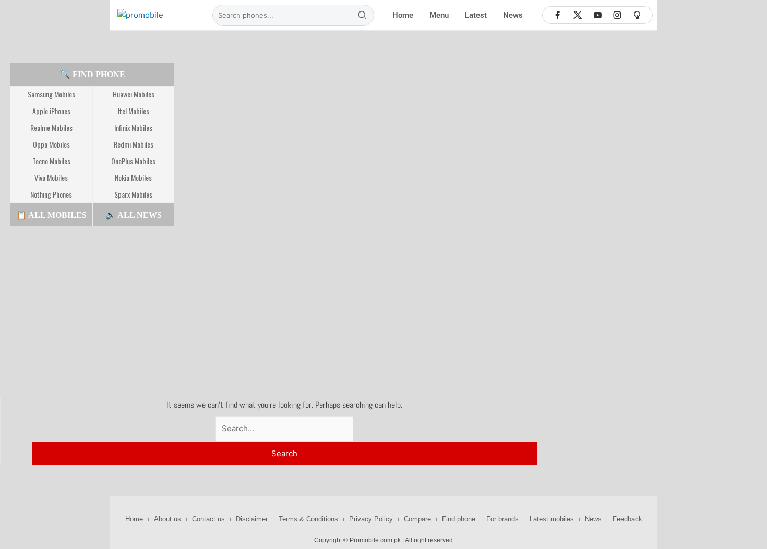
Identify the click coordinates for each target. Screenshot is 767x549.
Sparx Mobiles (133, 194)
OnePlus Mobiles (133, 160)
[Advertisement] (88, 301)
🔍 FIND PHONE (92, 74)
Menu (439, 15)
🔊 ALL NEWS (133, 215)
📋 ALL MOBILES (51, 215)
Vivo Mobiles (51, 177)
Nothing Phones (51, 194)
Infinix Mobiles (133, 127)
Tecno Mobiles (51, 160)
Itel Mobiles (133, 110)
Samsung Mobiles (51, 94)
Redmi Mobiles (133, 144)
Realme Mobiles (51, 127)
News (513, 15)
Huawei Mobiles (133, 94)
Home (402, 15)
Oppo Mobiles (51, 144)
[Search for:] (284, 428)
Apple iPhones (51, 110)
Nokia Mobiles (133, 177)
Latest (476, 15)
